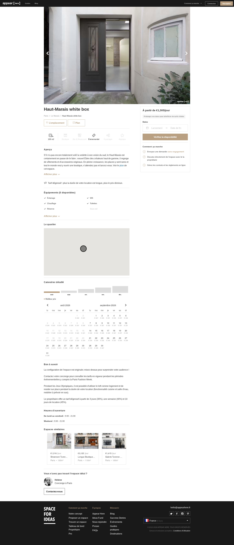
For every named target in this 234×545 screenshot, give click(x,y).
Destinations (116, 534)
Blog (36, 3)
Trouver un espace (78, 522)
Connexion (211, 3)
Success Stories (118, 518)
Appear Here (98, 514)
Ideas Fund (97, 518)
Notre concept (75, 514)
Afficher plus (50, 174)
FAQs (95, 530)
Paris (46, 116)
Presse (95, 526)
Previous (80, 55)
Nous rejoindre (99, 522)
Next (153, 55)
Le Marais (55, 116)
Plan (77, 122)
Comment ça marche (191, 3)
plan (122, 165)
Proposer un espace (78, 518)
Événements (116, 522)
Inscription (226, 3)
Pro (70, 534)
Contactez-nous (54, 491)
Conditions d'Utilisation (181, 531)
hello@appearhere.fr (180, 507)
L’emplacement (56, 122)
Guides (27, 3)
